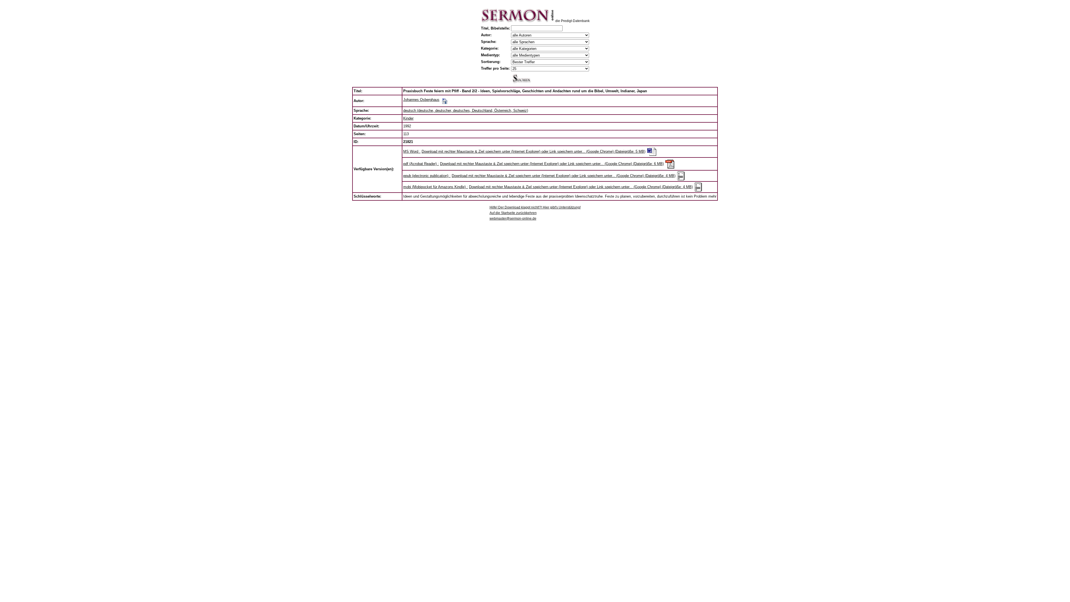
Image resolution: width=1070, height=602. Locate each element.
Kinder (408, 118)
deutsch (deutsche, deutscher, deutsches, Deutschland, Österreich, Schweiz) (465, 110)
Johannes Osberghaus (421, 100)
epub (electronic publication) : (427, 176)
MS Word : (411, 151)
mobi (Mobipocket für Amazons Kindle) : (435, 187)
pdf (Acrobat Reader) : (421, 164)
